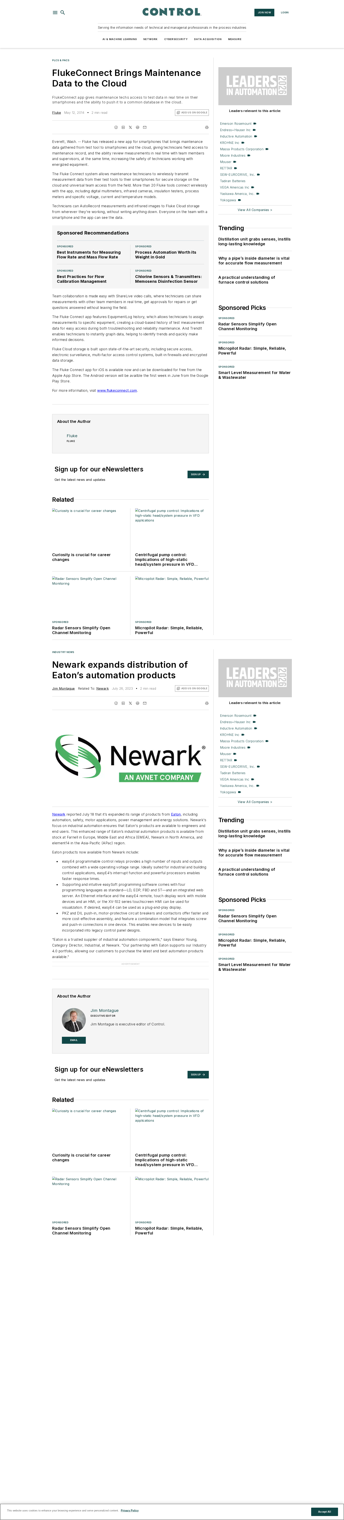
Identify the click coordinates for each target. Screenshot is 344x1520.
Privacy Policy (130, 1510)
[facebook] (116, 127)
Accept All (324, 1511)
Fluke (56, 113)
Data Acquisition (208, 39)
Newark (102, 688)
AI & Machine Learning (120, 39)
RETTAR (226, 168)
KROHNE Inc (229, 143)
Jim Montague (63, 688)
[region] (172, 1512)
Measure (234, 39)
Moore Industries (232, 155)
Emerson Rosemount (236, 124)
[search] (63, 13)
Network (150, 39)
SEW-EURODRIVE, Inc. (237, 175)
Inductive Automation (236, 136)
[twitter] (130, 127)
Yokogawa (228, 200)
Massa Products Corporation (242, 149)
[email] (145, 127)
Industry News (63, 652)
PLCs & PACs (60, 60)
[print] (207, 127)
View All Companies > (255, 210)
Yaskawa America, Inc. (237, 194)
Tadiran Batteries (233, 181)
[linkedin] (123, 127)
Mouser (225, 162)
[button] (55, 13)
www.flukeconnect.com (117, 390)
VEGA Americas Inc (234, 187)
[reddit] (138, 127)
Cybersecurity (176, 39)
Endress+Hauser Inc (235, 130)
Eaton (176, 814)
